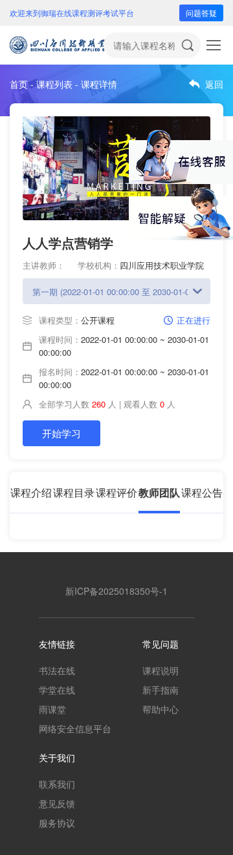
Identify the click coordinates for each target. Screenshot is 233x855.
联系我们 (57, 784)
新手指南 (160, 689)
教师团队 (159, 492)
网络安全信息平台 (75, 728)
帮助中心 (160, 709)
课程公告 (202, 492)
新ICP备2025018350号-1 (116, 590)
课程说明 (160, 670)
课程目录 (73, 492)
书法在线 (57, 670)
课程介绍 (31, 492)
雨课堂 (52, 709)
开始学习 (61, 433)
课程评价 (116, 492)
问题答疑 (201, 12)
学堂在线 (57, 689)
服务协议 (57, 822)
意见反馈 (57, 803)
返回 (214, 83)
